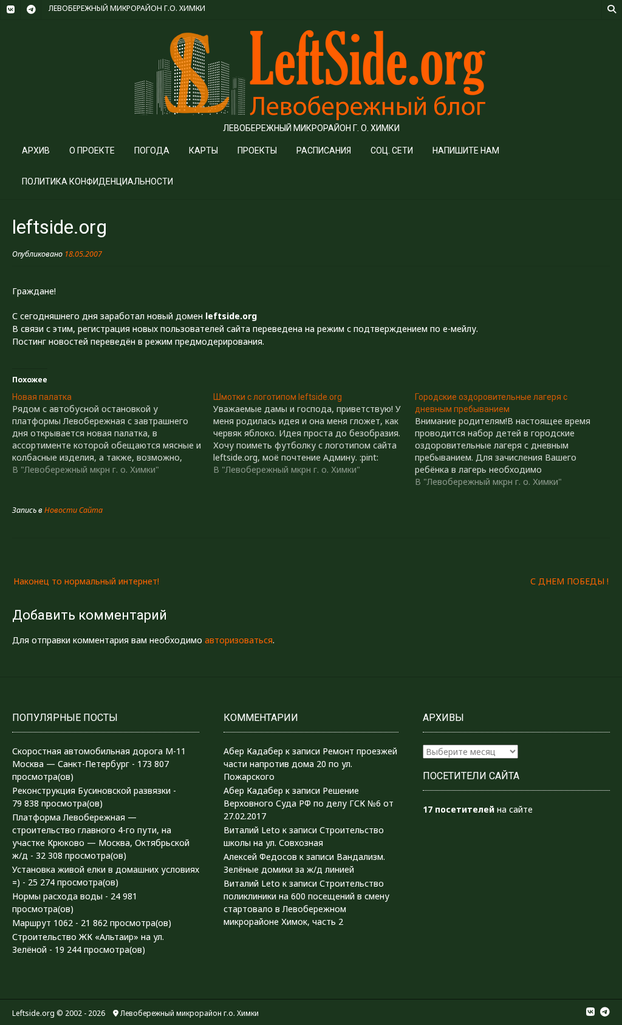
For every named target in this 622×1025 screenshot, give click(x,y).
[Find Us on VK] (10, 9)
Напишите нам (465, 150)
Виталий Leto (252, 830)
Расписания (323, 150)
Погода (151, 150)
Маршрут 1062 (42, 923)
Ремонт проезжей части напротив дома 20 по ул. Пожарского (310, 763)
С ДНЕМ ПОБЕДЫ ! (569, 581)
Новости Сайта (73, 510)
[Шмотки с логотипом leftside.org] (313, 433)
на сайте (478, 809)
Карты (203, 150)
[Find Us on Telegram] (31, 9)
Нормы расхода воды (57, 896)
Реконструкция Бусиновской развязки (91, 790)
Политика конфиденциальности (97, 181)
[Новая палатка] (112, 433)
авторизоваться (239, 640)
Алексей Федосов (260, 856)
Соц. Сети (392, 150)
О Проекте (92, 150)
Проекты (257, 150)
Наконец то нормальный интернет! (86, 581)
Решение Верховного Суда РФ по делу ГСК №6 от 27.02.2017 (309, 803)
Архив (36, 150)
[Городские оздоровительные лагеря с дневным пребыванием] (515, 439)
